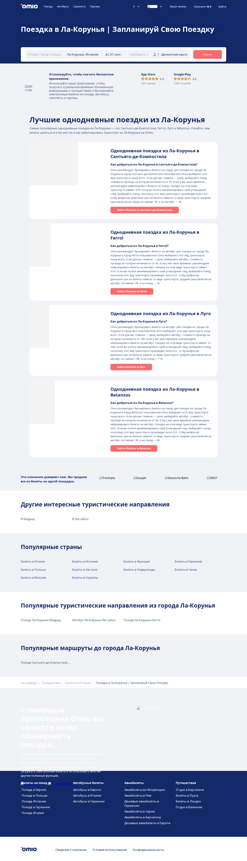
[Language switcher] (155, 6)
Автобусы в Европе (87, 790)
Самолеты (79, 6)
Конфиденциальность (148, 850)
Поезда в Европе (34, 790)
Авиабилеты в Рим (138, 796)
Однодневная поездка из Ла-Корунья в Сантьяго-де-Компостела (154, 153)
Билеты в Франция (137, 561)
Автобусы (63, 6)
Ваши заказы (178, 6)
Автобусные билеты (88, 783)
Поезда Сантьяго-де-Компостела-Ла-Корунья (53, 663)
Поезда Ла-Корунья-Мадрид (41, 620)
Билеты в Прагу (187, 796)
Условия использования (109, 850)
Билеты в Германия (188, 561)
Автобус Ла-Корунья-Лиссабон (94, 620)
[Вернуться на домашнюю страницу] (32, 6)
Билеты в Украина (85, 578)
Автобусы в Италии (87, 796)
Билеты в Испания (85, 561)
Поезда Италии (33, 813)
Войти (222, 6)
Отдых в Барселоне (190, 790)
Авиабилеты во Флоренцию (144, 790)
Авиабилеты (134, 783)
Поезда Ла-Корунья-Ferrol (142, 620)
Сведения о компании (71, 850)
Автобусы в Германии (89, 801)
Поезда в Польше (35, 796)
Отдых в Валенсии (189, 807)
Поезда (48, 6)
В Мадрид (28, 519)
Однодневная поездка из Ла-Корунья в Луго (160, 313)
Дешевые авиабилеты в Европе (147, 823)
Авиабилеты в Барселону (142, 817)
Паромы (95, 6)
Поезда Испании (34, 801)
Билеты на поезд (34, 783)
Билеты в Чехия (186, 570)
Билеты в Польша (33, 570)
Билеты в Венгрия (33, 578)
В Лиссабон (80, 519)
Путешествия (51, 683)
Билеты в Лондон (188, 801)
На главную (29, 683)
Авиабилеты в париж (139, 811)
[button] (115, 54)
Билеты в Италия (33, 561)
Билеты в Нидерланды (139, 570)
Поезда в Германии (36, 807)
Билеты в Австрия (84, 570)
